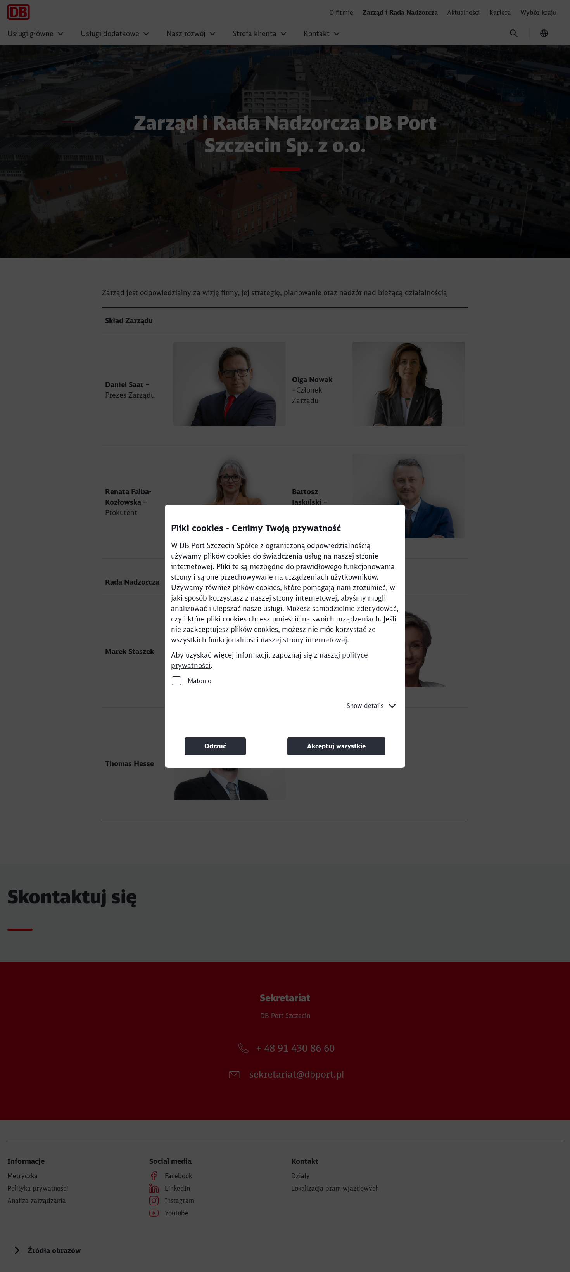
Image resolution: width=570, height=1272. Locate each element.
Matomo (198, 680)
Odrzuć (215, 746)
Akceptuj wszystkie (336, 746)
